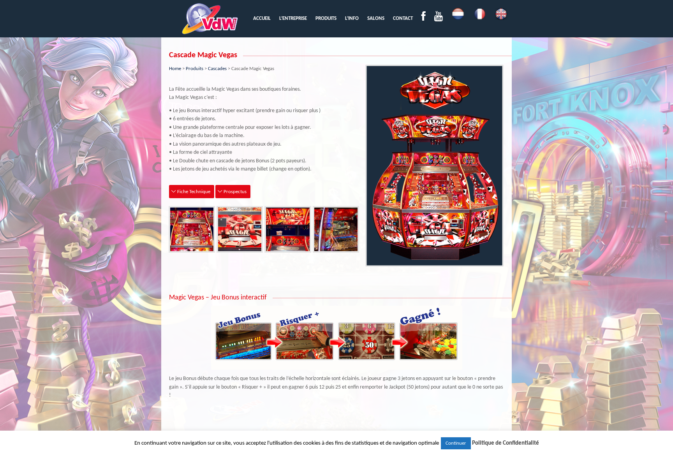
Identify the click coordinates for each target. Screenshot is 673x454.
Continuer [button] (456, 443)
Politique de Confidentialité (505, 443)
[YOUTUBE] (438, 18)
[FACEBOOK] (423, 18)
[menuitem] (262, 18)
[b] (240, 229)
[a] (192, 229)
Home (175, 68)
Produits (194, 68)
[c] (287, 229)
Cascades (217, 68)
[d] (336, 229)
